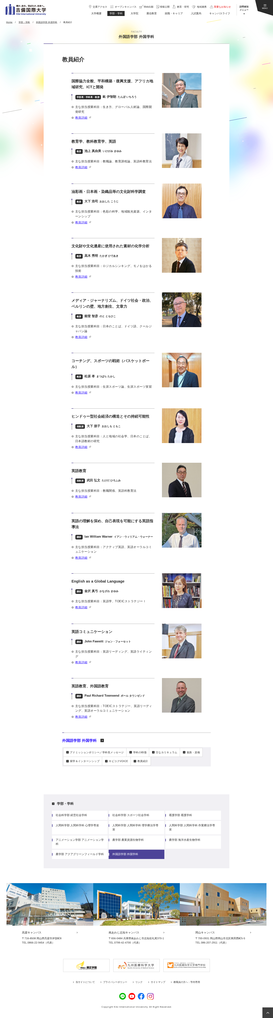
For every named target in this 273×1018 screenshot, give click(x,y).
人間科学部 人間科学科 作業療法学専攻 (192, 827)
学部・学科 (65, 803)
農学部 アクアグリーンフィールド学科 (80, 854)
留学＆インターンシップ (85, 761)
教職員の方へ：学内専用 (186, 982)
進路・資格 (193, 752)
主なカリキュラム (166, 752)
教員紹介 (142, 761)
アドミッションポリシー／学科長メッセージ (97, 752)
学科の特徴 (140, 752)
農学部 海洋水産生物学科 (184, 839)
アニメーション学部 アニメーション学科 (80, 841)
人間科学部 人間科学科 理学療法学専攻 (135, 827)
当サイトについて (85, 982)
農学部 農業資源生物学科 (128, 839)
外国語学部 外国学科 (79, 740)
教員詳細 (81, 117)
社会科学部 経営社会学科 (71, 815)
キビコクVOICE (118, 761)
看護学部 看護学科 (180, 815)
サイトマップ (158, 982)
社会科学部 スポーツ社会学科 (130, 815)
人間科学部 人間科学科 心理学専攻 (77, 825)
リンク (139, 982)
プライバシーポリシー (115, 982)
